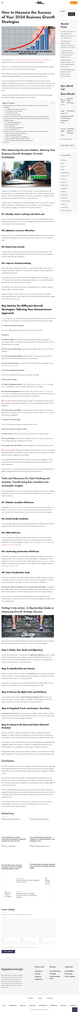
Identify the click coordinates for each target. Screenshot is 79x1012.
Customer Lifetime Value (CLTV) (14, 450)
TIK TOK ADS (63, 1005)
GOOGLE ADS (32, 1005)
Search (63, 11)
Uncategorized (64, 207)
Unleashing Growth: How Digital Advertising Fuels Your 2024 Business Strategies (26, 894)
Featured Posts (67, 145)
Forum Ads (63, 179)
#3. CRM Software (10, 126)
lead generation (44, 561)
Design (62, 169)
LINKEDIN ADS (53, 1005)
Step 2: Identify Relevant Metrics (14, 135)
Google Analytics (18, 507)
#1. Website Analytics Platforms (13, 122)
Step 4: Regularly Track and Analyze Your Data (17, 138)
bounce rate (44, 384)
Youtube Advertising (66, 210)
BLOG (4, 1005)
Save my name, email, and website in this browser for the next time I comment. (21, 947)
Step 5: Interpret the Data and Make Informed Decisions (19, 140)
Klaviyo (3, 566)
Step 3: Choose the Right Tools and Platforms (17, 137)
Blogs (62, 163)
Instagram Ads (64, 185)
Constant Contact (13, 566)
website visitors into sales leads (10, 365)
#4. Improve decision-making (13, 114)
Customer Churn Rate (11, 401)
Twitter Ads (63, 204)
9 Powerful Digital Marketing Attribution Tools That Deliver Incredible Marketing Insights (42, 866)
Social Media (64, 198)
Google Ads (64, 182)
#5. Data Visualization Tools (13, 129)
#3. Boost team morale (11, 113)
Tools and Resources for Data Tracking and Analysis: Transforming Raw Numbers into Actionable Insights (26, 119)
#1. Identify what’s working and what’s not (16, 109)
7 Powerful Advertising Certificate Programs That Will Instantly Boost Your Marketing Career (42, 839)
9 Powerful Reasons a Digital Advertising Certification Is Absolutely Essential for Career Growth (14, 839)
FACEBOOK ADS (13, 1005)
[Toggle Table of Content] (52, 103)
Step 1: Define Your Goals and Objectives (16, 133)
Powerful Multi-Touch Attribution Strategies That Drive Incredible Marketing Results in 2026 (12, 867)
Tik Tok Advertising (65, 201)
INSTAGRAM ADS (43, 1005)
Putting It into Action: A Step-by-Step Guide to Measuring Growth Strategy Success (26, 131)
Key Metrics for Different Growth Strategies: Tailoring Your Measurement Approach (26, 116)
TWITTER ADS (73, 1005)
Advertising (63, 160)
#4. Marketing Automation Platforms (15, 127)
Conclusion (6, 142)
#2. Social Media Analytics (12, 124)
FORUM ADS (23, 1005)
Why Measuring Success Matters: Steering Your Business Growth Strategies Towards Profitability (26, 106)
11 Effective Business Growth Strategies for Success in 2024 (31, 60)
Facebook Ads (64, 176)
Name (3, 940)
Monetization (64, 195)
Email (22, 940)
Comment (4, 918)
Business (63, 166)
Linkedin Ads (64, 188)
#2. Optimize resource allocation (14, 111)
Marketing (63, 191)
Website (40, 940)
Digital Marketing (65, 173)
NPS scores (46, 412)
